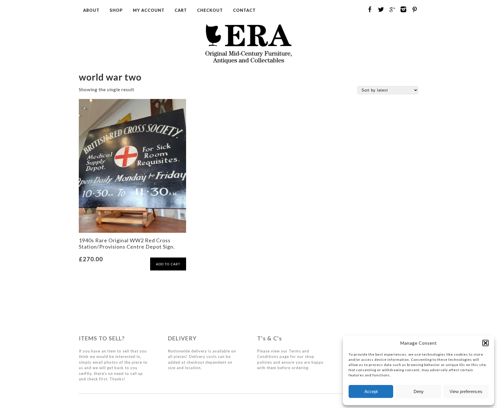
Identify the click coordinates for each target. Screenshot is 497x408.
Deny (419, 391)
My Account (149, 10)
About (91, 10)
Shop (116, 10)
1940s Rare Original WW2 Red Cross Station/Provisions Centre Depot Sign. (127, 243)
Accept (371, 391)
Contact (244, 10)
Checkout (210, 10)
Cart (181, 10)
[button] (485, 343)
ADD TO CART (168, 264)
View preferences (466, 391)
